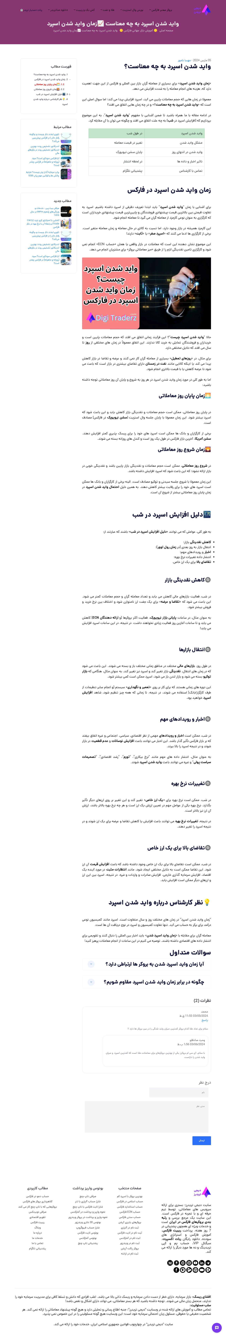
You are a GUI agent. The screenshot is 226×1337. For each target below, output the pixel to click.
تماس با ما (37, 1243)
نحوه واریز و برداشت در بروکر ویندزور (88, 1217)
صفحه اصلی (166, 30)
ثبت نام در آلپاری (130, 1227)
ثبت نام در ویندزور (130, 1243)
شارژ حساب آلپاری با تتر (88, 1201)
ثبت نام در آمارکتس (129, 1238)
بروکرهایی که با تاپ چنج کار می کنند (37, 1207)
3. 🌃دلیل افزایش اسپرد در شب (52, 94)
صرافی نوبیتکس (37, 1212)
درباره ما (37, 1233)
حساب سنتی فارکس (130, 1217)
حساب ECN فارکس (130, 1212)
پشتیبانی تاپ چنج (88, 1243)
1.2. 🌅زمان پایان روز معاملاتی (49, 84)
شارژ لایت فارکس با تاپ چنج (88, 1207)
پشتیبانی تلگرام (37, 1248)
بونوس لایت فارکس (88, 1233)
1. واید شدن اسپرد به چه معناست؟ (51, 74)
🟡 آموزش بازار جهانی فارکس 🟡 (138, 30)
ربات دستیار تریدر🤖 (31, 10)
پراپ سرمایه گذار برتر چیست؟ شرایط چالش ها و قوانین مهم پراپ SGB (42, 173)
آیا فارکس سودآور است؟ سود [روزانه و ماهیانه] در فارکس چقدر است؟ (44, 162)
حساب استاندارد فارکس (130, 1207)
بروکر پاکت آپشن (130, 1248)
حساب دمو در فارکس (37, 1196)
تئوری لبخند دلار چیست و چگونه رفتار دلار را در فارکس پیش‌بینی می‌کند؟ (44, 138)
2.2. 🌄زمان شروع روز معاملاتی (49, 89)
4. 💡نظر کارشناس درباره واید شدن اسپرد (50, 102)
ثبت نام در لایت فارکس (130, 1233)
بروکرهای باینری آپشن (129, 1222)
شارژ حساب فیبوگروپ (88, 1227)
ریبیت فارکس (37, 1222)
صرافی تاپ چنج (88, 1196)
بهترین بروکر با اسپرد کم (129, 1196)
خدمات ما (37, 1238)
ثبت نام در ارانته (129, 1253)
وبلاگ (37, 1227)
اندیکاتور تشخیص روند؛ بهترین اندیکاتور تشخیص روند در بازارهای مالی (43, 150)
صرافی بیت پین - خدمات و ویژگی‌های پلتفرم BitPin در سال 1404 (44, 212)
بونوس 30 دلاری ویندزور (88, 1222)
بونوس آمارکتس (88, 1238)
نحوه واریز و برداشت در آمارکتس (87, 1212)
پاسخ (205, 1020)
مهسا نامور (184, 60)
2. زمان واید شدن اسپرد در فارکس (51, 79)
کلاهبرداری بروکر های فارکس (37, 1201)
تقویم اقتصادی (37, 1217)
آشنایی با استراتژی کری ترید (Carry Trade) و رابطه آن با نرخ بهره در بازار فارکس (42, 224)
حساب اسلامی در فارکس (130, 1201)
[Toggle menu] (217, 1328)
